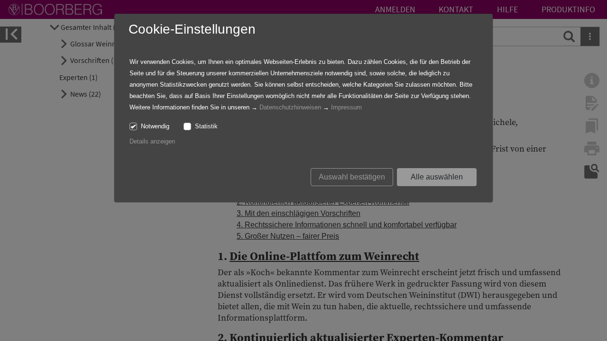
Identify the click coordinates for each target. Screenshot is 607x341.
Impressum (346, 107)
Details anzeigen (152, 141)
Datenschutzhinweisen (290, 107)
